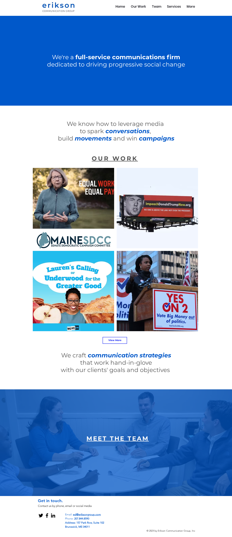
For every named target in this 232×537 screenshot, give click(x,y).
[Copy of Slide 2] (116, 97)
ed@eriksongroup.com (87, 514)
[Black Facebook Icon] (47, 515)
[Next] (213, 60)
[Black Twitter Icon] (41, 515)
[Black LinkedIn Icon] (53, 515)
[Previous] (19, 60)
